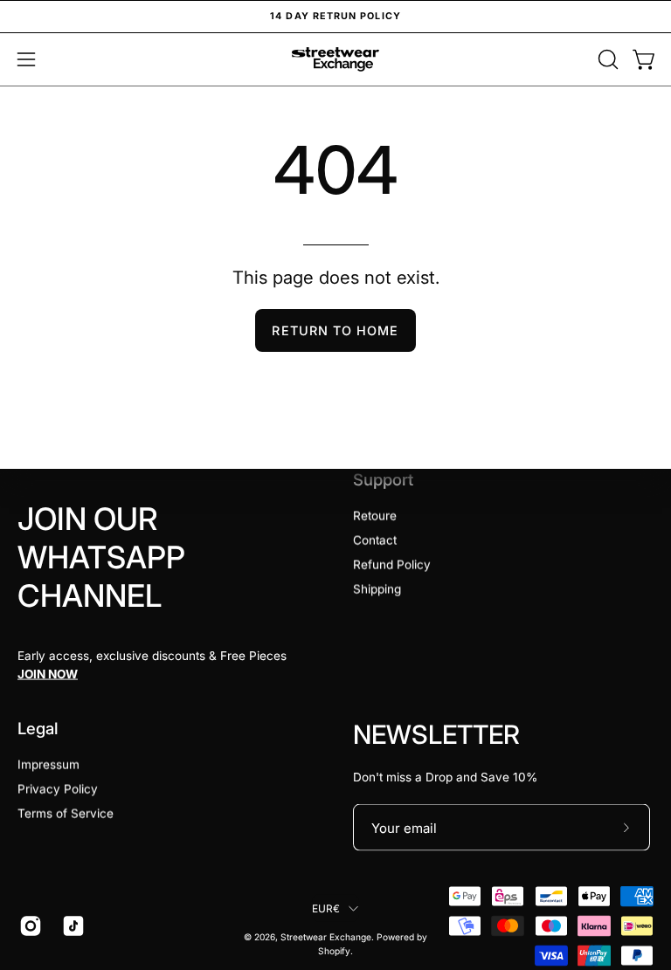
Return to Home (335, 330)
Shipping (377, 589)
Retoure (375, 516)
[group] (335, 16)
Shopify (334, 951)
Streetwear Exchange (325, 937)
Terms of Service (65, 814)
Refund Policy (392, 565)
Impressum (48, 765)
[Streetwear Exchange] (335, 59)
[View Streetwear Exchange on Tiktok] (70, 926)
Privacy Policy (57, 789)
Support (383, 479)
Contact (375, 540)
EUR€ (326, 907)
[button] (606, 59)
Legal (38, 728)
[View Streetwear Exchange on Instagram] (27, 926)
